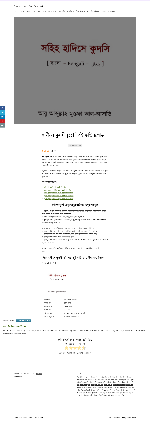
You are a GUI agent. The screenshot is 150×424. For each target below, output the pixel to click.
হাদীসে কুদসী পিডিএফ (93, 393)
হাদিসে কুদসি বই (107, 382)
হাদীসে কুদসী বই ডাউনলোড (107, 393)
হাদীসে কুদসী (123, 387)
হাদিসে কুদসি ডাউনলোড (95, 382)
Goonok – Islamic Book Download (28, 6)
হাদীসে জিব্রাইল (102, 395)
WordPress (131, 417)
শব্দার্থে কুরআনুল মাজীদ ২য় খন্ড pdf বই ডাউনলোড (58, 190)
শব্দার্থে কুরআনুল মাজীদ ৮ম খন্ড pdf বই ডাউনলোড (58, 199)
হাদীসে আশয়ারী (108, 387)
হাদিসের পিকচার (81, 387)
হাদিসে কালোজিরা (105, 379)
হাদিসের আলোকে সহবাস (119, 385)
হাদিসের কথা (129, 385)
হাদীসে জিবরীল (93, 395)
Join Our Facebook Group (14, 326)
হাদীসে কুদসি (116, 387)
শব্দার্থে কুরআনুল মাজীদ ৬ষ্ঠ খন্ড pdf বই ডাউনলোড (58, 196)
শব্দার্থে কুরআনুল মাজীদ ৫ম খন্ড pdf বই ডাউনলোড (58, 193)
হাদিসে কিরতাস (114, 379)
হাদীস (94, 387)
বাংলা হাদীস (39, 374)
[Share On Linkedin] (2, 117)
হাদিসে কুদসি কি (84, 382)
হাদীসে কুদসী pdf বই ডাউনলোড (105, 390)
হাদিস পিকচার (80, 379)
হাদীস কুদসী (100, 387)
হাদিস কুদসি (118, 377)
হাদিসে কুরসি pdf (85, 385)
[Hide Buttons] (1, 129)
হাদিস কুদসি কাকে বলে (128, 377)
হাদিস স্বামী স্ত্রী (95, 379)
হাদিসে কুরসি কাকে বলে (97, 385)
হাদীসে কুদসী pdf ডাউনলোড (88, 390)
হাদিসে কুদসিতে (116, 382)
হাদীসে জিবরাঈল (85, 395)
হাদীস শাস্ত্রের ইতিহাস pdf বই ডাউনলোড (56, 187)
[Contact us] (2, 125)
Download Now (24, 320)
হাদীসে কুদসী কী (83, 393)
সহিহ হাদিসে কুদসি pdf (93, 377)
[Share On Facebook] (2, 108)
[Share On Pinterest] (2, 121)
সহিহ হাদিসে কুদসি (81, 377)
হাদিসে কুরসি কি (108, 385)
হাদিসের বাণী (89, 387)
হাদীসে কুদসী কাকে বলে (121, 390)
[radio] (66, 348)
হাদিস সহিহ (88, 379)
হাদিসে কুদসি (122, 379)
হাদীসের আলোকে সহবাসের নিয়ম (116, 395)
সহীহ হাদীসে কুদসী (106, 377)
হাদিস (113, 377)
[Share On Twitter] (2, 112)
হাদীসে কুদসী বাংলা (121, 393)
